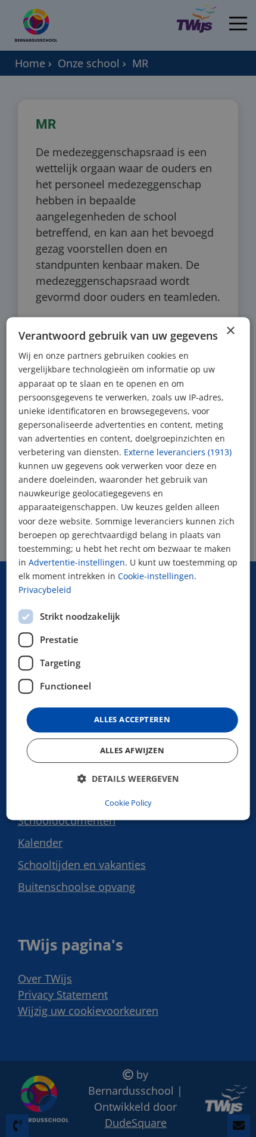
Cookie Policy (128, 802)
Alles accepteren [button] (132, 719)
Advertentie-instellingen (77, 562)
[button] (128, 778)
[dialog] (128, 568)
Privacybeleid (44, 589)
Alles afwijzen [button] (132, 750)
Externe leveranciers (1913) (178, 452)
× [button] (230, 331)
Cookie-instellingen (156, 576)
